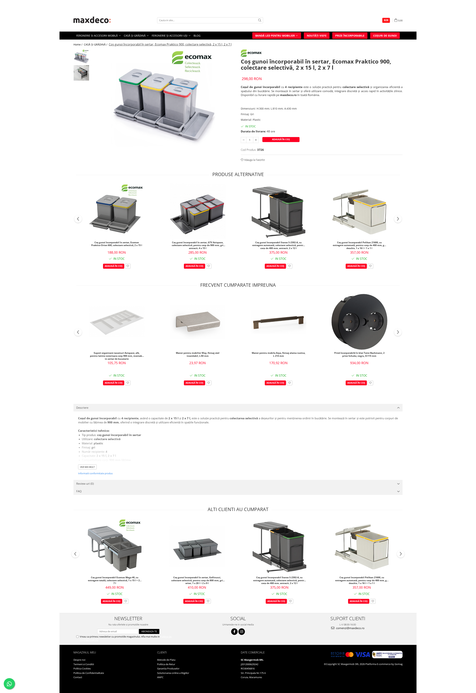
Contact (77, 677)
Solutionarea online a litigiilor (173, 673)
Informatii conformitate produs (95, 473)
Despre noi (79, 659)
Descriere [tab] (82, 407)
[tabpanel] (163, 101)
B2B (386, 20)
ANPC (160, 677)
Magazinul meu (84, 652)
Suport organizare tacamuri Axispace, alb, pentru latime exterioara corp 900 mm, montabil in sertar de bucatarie (117, 356)
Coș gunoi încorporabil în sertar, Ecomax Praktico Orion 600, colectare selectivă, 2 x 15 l (116, 244)
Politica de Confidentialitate (88, 673)
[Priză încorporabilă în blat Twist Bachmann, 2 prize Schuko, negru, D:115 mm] (359, 322)
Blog (197, 35)
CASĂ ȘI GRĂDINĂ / (96, 44)
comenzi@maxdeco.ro (349, 628)
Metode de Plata (166, 659)
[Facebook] (234, 631)
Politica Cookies (82, 668)
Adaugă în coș (281, 139)
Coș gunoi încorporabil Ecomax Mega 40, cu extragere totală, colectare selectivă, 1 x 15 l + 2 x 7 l (114, 580)
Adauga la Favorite (254, 160)
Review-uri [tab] (85, 483)
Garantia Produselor (168, 668)
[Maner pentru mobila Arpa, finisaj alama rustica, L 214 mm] (278, 322)
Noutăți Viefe (317, 35)
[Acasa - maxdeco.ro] (92, 20)
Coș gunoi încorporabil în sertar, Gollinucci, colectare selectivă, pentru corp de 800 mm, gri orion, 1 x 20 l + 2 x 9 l (197, 580)
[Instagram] (241, 631)
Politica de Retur (166, 664)
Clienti (162, 652)
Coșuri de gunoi (385, 35)
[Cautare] (259, 20)
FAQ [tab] (79, 491)
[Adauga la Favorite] (128, 266)
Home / (78, 44)
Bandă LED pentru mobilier (275, 35)
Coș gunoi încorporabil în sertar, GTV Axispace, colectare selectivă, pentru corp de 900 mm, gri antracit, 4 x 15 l (197, 245)
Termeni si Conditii (83, 664)
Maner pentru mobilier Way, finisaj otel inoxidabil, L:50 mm (197, 354)
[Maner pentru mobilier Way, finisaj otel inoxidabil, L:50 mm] (198, 322)
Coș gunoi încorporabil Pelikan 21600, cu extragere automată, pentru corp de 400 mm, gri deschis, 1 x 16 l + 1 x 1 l (359, 245)
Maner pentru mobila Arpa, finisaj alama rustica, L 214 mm (278, 354)
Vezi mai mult (87, 467)
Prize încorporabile (349, 35)
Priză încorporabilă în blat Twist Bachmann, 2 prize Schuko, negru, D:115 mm (359, 354)
